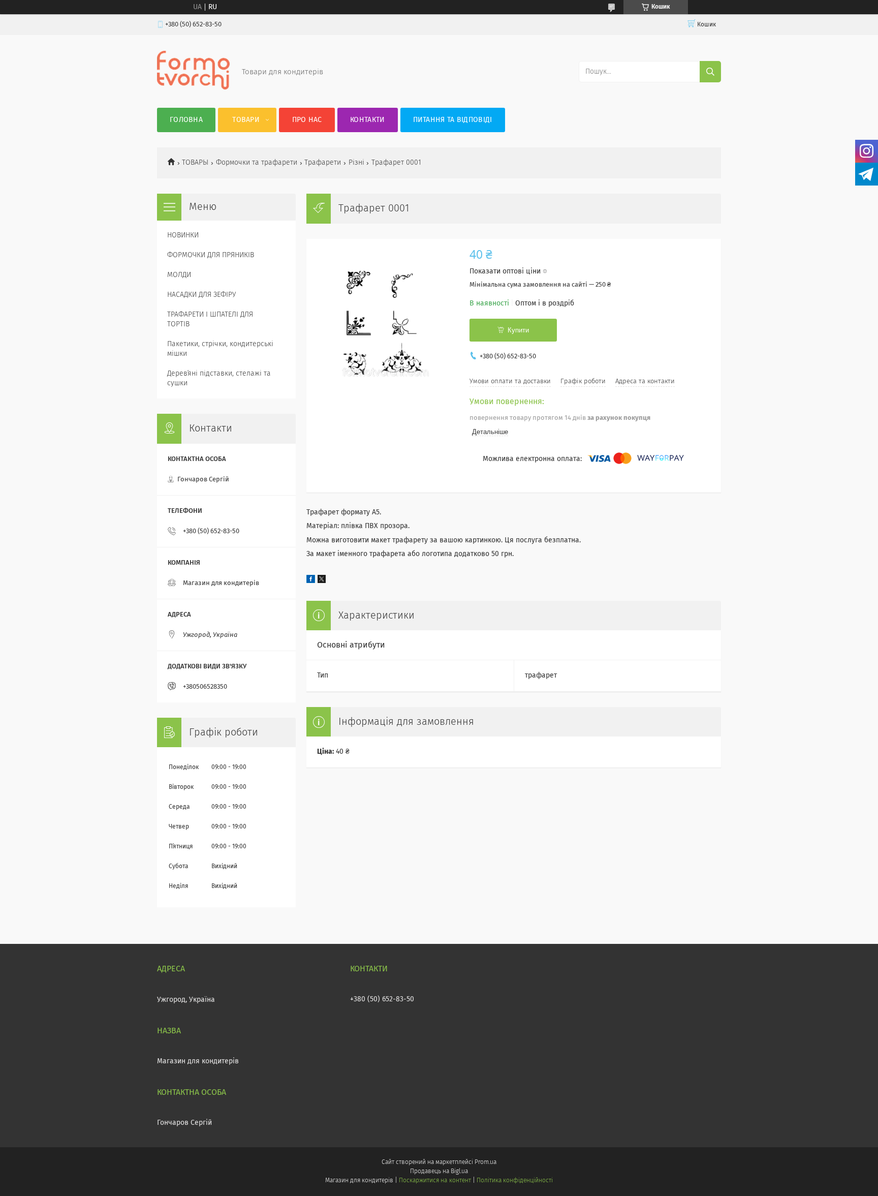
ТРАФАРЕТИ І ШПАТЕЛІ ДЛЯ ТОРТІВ (210, 319)
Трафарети (322, 162)
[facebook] (310, 581)
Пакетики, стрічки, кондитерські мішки (220, 349)
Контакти (367, 120)
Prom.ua (485, 1162)
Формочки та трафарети (256, 162)
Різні (356, 162)
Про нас (307, 120)
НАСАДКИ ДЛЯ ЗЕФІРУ (201, 294)
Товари (246, 120)
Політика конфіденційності (515, 1181)
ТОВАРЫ (195, 162)
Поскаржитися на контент (435, 1181)
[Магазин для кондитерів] (193, 87)
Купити (518, 330)
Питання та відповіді (452, 120)
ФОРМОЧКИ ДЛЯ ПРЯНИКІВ (210, 255)
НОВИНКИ (183, 235)
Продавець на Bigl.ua (439, 1172)
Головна (186, 120)
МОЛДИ (179, 275)
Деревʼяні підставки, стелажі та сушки (219, 378)
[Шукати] (710, 71)
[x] (322, 581)
